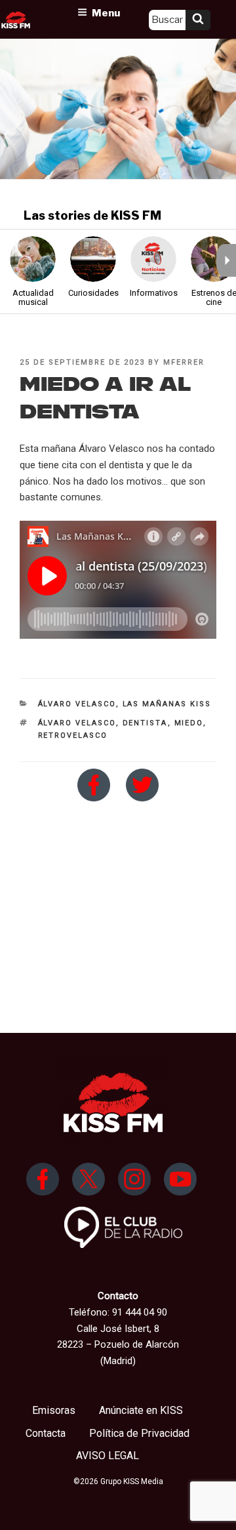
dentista (145, 723)
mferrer (184, 362)
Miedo (188, 723)
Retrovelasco (73, 735)
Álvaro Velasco (77, 704)
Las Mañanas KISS (167, 704)
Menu (106, 13)
